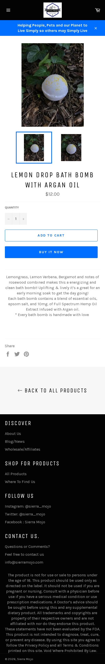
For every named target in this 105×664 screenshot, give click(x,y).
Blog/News (15, 441)
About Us (13, 433)
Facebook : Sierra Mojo (25, 522)
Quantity (12, 207)
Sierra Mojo (25, 659)
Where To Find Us (20, 481)
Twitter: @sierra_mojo (25, 514)
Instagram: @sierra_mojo (28, 506)
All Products (16, 473)
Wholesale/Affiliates (22, 449)
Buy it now (51, 252)
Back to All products (54, 390)
